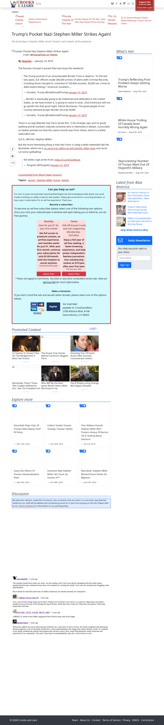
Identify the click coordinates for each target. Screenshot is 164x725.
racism (31, 180)
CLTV (38, 3)
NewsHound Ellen (125, 173)
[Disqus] (61, 605)
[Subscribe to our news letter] (128, 4)
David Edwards (124, 91)
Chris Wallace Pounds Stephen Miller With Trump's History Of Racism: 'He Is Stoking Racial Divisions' (95, 432)
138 (81, 406)
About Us (85, 720)
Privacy (126, 720)
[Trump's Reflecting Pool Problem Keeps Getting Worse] (134, 66)
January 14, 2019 (78, 92)
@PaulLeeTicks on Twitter (44, 54)
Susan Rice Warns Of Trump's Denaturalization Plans (26, 474)
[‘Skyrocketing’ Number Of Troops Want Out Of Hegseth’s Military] (134, 147)
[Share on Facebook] (12, 149)
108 (13, 162)
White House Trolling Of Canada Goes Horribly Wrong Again (133, 123)
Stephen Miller (44, 180)
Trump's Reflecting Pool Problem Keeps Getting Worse (134, 82)
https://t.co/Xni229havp (67, 159)
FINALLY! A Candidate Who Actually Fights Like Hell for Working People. (140, 221)
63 (118, 58)
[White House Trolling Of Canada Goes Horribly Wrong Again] (134, 107)
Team (75, 720)
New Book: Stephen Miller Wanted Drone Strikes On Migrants (94, 474)
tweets (65, 180)
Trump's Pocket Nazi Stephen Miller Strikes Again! (61, 34)
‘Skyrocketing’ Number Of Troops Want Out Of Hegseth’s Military (133, 164)
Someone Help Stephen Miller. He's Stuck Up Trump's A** (59, 474)
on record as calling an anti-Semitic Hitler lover (70, 148)
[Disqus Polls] (61, 541)
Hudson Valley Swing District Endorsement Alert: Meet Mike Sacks (138, 210)
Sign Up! (124, 265)
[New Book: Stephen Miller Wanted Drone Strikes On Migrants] (95, 458)
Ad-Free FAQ (49, 282)
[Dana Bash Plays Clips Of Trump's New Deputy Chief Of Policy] (27, 413)
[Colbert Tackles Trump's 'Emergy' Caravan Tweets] (61, 413)
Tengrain (27, 61)
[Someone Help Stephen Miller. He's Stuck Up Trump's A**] (61, 458)
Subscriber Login (144, 7)
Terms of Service (26, 506)
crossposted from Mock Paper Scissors (40, 174)
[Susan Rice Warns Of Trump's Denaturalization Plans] (27, 458)
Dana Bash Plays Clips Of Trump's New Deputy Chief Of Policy (27, 429)
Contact (96, 720)
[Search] (132, 4)
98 (118, 139)
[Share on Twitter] (12, 156)
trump (56, 180)
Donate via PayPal (53, 306)
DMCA (135, 720)
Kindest (37, 312)
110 (81, 451)
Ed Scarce (122, 132)
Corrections (147, 720)
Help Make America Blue (134, 230)
